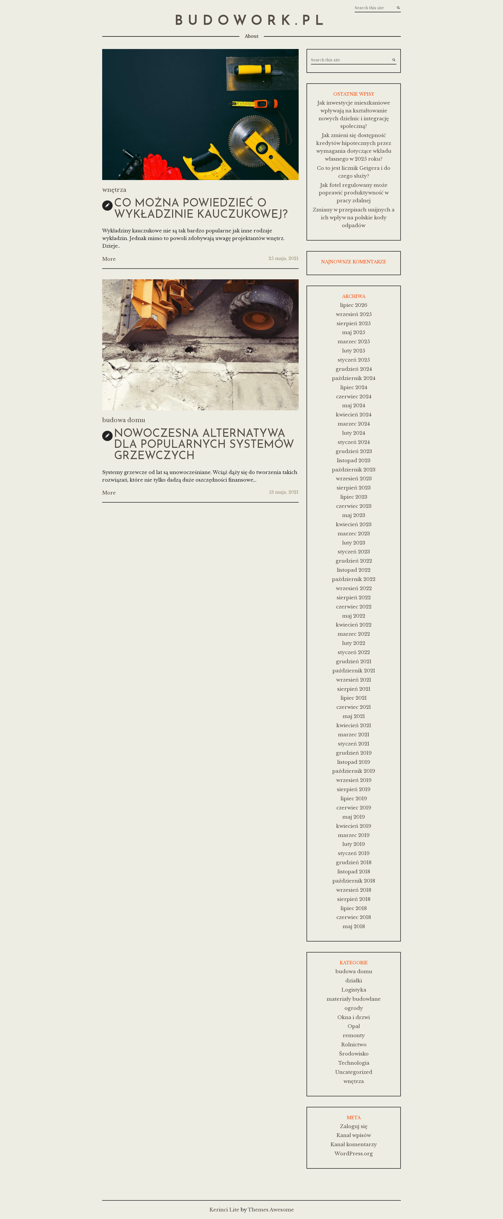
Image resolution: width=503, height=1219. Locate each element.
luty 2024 (353, 433)
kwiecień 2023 (353, 524)
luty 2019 (353, 844)
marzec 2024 (354, 424)
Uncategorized (353, 1072)
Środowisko (354, 1054)
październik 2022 (353, 579)
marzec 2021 (353, 735)
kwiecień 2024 (353, 415)
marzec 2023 (354, 534)
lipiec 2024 (353, 387)
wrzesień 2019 (353, 780)
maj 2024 (353, 405)
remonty (354, 1035)
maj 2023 (353, 515)
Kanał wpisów (353, 1135)
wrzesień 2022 (354, 588)
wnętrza (114, 189)
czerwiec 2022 (353, 607)
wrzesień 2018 (353, 890)
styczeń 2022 (354, 652)
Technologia (353, 1063)
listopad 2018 (353, 872)
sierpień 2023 (354, 488)
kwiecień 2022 (353, 625)
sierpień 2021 (353, 689)
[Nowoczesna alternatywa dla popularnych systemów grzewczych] (200, 344)
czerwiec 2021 (353, 707)
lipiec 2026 (353, 305)
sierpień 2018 (353, 899)
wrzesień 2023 (354, 479)
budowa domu (123, 420)
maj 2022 (353, 616)
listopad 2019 (353, 762)
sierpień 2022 (354, 598)
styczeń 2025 (354, 360)
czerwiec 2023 (353, 506)
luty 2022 (353, 643)
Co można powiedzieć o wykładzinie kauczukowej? (201, 209)
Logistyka (353, 990)
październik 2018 (353, 881)
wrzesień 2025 (354, 314)
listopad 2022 (353, 570)
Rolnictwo (354, 1045)
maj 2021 (354, 716)
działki (353, 981)
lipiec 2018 (354, 908)
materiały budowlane (354, 999)
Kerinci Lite (224, 1210)
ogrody (354, 1008)
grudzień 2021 (353, 662)
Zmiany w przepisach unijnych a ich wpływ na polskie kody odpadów (354, 217)
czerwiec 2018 (353, 917)
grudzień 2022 (354, 561)
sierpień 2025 (354, 323)
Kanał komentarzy (353, 1144)
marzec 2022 (354, 634)
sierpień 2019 (353, 789)
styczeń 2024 (354, 442)
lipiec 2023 (353, 497)
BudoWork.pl (251, 21)
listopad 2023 (353, 461)
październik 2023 (353, 470)
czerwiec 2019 (353, 808)
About (252, 36)
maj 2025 (353, 332)
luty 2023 (353, 543)
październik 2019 (353, 771)
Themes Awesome (271, 1210)
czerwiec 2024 (353, 397)
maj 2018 (354, 926)
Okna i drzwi (353, 1017)
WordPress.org (354, 1154)
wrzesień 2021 (353, 680)
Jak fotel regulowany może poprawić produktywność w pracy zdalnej (354, 193)
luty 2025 (353, 351)
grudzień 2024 (354, 369)
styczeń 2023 (354, 552)
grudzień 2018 (353, 862)
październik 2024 (353, 378)
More (109, 259)
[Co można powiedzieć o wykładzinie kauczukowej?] (200, 114)
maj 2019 (353, 817)
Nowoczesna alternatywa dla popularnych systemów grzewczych (204, 445)
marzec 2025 (354, 342)
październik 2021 (353, 671)
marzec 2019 (354, 835)
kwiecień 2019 (353, 826)
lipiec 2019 (354, 799)
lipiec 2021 (354, 698)
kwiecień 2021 (353, 725)
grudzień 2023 (354, 451)
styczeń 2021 (353, 744)
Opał (354, 1026)
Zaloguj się (354, 1126)
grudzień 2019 (354, 753)
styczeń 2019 (354, 853)
